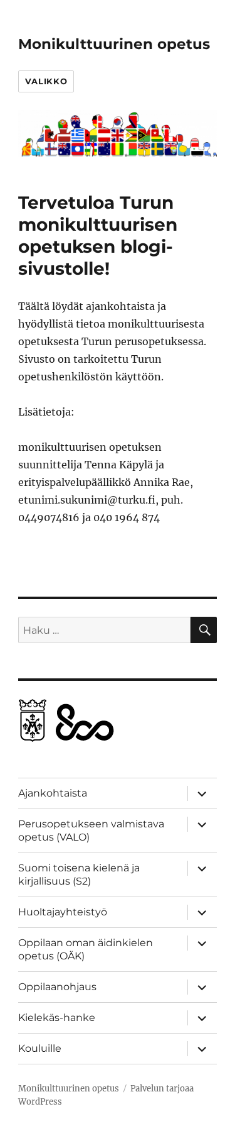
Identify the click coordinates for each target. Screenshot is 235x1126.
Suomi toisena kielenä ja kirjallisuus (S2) (79, 874)
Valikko (46, 81)
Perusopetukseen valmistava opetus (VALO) (91, 830)
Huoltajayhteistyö (62, 912)
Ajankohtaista (52, 793)
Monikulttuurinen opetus (114, 44)
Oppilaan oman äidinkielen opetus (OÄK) (85, 949)
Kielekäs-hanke (56, 1018)
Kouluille (39, 1048)
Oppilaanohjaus (57, 987)
